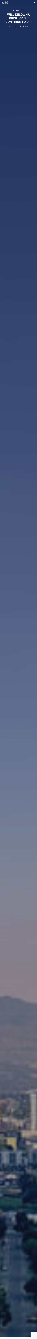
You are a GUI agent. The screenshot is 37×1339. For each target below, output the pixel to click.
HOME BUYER (18, 10)
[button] (34, 2)
